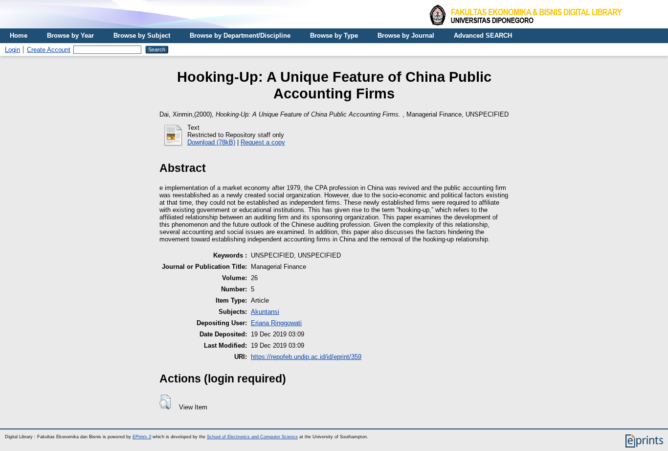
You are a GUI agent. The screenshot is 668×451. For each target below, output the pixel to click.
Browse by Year (70, 35)
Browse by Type (334, 35)
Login (12, 49)
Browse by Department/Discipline (240, 35)
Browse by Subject (141, 35)
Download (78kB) (211, 142)
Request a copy (263, 142)
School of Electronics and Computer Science (252, 436)
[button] (165, 402)
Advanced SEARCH (483, 35)
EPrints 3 (142, 436)
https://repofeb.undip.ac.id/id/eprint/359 (306, 356)
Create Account (48, 49)
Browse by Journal (406, 35)
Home (18, 35)
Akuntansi (265, 311)
